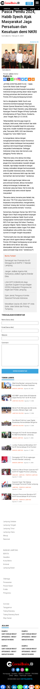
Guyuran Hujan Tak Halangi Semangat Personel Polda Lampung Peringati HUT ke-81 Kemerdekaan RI (25, 484)
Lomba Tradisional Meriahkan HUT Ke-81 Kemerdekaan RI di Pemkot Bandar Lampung (24, 447)
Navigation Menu (8, 640)
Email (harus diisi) (8, 327)
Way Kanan (7, 618)
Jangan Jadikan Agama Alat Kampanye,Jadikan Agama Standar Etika (19, 273)
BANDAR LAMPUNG (17, 388)
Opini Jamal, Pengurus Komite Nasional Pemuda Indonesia (17, 296)
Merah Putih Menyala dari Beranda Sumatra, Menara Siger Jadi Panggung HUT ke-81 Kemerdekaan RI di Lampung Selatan (24, 411)
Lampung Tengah (9, 525)
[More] (33, 79)
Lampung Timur (9, 528)
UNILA (16, 675)
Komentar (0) (34, 42)
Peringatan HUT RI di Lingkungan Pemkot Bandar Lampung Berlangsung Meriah (23, 459)
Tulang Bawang (9, 611)
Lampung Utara (9, 532)
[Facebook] (5, 79)
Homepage (7, 8)
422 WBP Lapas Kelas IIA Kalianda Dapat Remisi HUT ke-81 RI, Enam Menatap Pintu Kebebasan (24, 398)
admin (11, 74)
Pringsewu (7, 593)
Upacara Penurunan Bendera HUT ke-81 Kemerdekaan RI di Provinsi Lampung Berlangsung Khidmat (24, 496)
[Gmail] (15, 79)
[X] (8, 79)
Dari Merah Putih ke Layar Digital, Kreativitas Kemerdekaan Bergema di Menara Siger (24, 422)
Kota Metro (7, 561)
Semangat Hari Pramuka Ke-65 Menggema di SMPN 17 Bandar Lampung (18, 263)
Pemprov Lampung (32, 475)
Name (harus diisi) (8, 320)
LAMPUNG (22, 475)
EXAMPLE (5, 631)
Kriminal (6, 564)
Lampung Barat (9, 568)
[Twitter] (22, 79)
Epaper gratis (29, 3)
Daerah (32, 8)
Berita (25, 8)
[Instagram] (19, 79)
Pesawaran (7, 582)
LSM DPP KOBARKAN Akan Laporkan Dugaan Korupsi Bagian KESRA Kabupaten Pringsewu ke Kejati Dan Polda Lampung (18, 286)
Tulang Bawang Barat (11, 615)
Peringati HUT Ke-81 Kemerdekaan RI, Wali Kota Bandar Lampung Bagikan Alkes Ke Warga (24, 435)
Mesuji (5, 536)
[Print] (29, 79)
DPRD (11, 675)
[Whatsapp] (12, 79)
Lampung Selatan (18, 401)
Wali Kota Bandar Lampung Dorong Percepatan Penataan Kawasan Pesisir (24, 385)
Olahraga (6, 579)
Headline (16, 8)
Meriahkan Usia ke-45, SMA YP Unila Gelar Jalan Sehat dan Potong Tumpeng (19, 306)
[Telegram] (26, 79)
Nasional (6, 539)
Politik (5, 589)
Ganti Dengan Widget (9, 634)
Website (4, 335)
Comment (5, 343)
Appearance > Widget (9, 637)
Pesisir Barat (8, 586)
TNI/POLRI (22, 675)
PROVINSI (35, 674)
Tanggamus (7, 607)
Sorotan (6, 604)
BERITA (6, 554)
